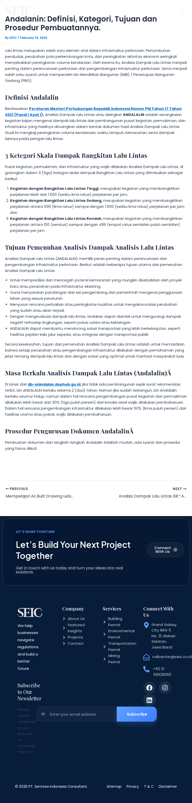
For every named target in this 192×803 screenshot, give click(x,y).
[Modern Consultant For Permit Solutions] (20, 11)
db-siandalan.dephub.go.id (54, 384)
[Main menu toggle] (181, 11)
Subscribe (137, 714)
